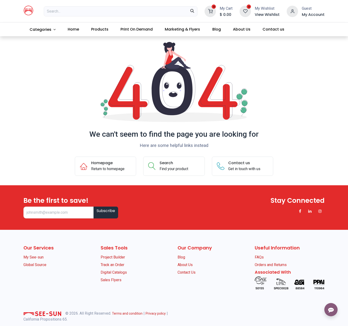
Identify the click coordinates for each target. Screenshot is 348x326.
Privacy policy (156, 313)
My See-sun (33, 257)
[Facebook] (300, 211)
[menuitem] (42, 29)
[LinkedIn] (310, 211)
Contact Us (187, 272)
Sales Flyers (111, 280)
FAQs (259, 257)
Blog (181, 257)
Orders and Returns (271, 265)
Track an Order (112, 265)
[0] (210, 11)
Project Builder (113, 257)
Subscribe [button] (106, 210)
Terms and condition (127, 313)
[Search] (192, 11)
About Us (185, 265)
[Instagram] (320, 211)
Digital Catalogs (114, 272)
